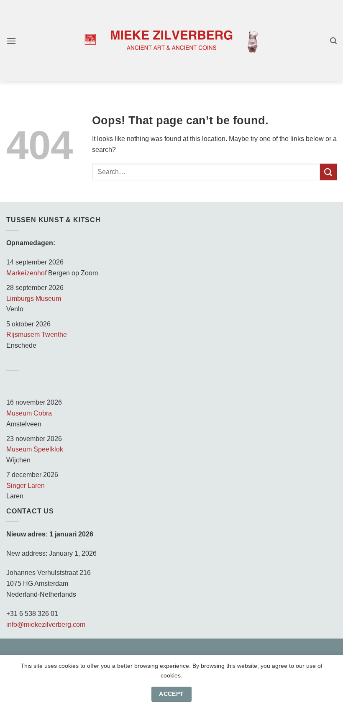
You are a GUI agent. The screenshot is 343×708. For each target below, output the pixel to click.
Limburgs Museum (33, 298)
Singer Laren (25, 485)
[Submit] (328, 172)
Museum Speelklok (34, 449)
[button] (11, 41)
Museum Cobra (29, 413)
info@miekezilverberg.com (45, 624)
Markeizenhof (26, 273)
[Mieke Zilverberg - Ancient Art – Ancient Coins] (171, 41)
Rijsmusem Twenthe (36, 334)
